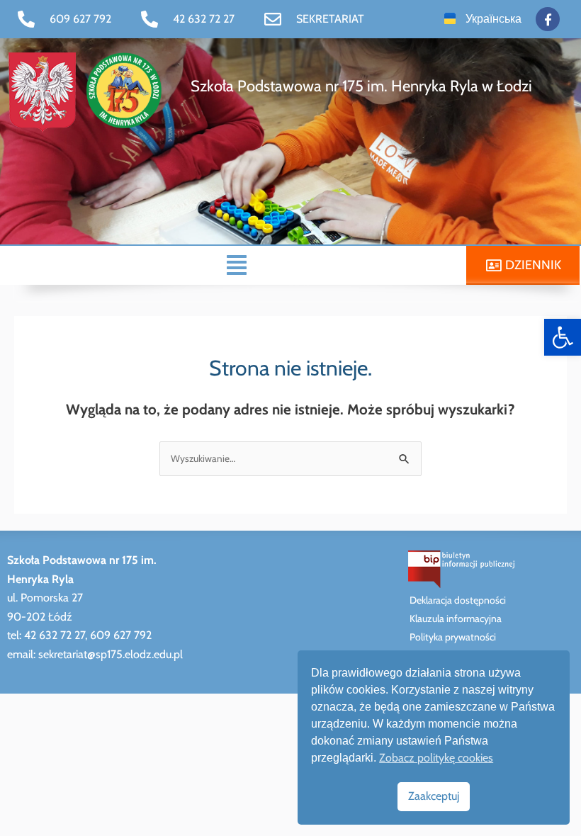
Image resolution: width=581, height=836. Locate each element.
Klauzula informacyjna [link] (456, 618)
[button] (236, 265)
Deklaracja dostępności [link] (458, 600)
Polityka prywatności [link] (453, 637)
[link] (562, 337)
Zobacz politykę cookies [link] (436, 757)
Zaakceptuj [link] (433, 796)
